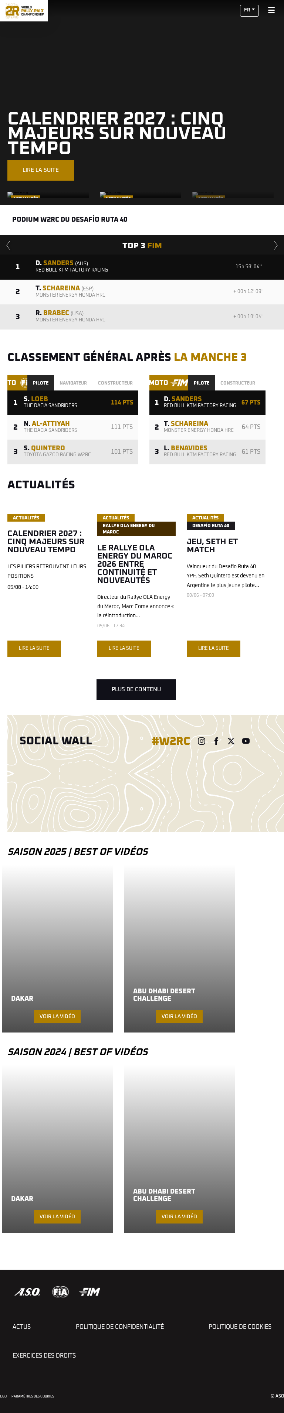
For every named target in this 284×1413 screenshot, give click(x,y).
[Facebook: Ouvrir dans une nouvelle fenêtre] (216, 741)
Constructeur (115, 383)
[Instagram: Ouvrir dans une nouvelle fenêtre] (201, 741)
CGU (3, 1396)
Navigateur (73, 383)
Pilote (40, 383)
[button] (249, 11)
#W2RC (171, 741)
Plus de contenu (136, 689)
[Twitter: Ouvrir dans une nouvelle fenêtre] (231, 741)
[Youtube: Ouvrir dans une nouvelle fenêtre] (246, 741)
